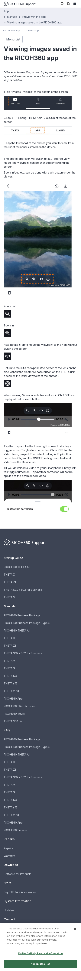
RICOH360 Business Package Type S (27, 623)
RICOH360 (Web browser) (20, 706)
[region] (40, 947)
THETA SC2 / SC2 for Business (23, 589)
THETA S (9, 668)
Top (6, 11)
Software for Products (17, 874)
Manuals (12, 16)
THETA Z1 (10, 582)
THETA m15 (11, 683)
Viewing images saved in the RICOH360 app (34, 22)
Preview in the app (34, 16)
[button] (62, 4)
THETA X (9, 574)
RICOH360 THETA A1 (17, 567)
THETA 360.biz (13, 721)
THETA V (9, 597)
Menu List (13, 39)
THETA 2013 (11, 691)
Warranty (9, 855)
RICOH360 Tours (14, 713)
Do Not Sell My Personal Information (40, 953)
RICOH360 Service (15, 830)
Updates (9, 910)
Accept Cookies (40, 963)
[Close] (75, 929)
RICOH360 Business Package (22, 615)
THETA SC (10, 675)
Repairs (8, 848)
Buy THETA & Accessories (20, 892)
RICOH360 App (13, 698)
